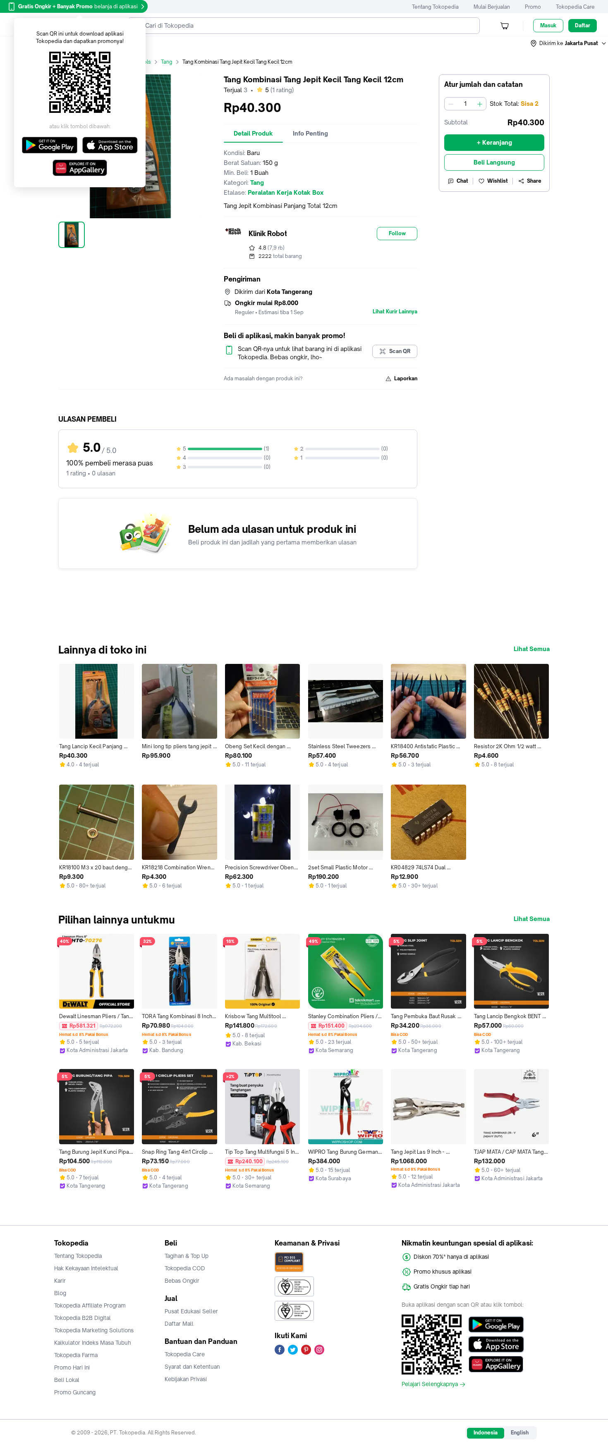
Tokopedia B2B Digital (82, 1318)
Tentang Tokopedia (435, 7)
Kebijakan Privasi (186, 1379)
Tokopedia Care (575, 7)
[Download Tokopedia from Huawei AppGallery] (496, 1364)
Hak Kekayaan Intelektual (86, 1268)
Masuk (548, 25)
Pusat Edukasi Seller (191, 1311)
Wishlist (497, 181)
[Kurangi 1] (451, 104)
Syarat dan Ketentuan (192, 1366)
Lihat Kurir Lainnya (395, 312)
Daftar (582, 25)
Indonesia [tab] (486, 1432)
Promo (533, 7)
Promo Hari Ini (72, 1367)
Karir (60, 1280)
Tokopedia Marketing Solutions (94, 1330)
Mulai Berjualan (492, 7)
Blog (60, 1293)
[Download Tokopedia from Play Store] (496, 1324)
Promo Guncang (75, 1392)
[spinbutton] (465, 104)
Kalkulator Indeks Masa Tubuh (92, 1342)
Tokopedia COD (185, 1268)
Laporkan (405, 378)
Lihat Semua (532, 649)
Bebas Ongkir (182, 1280)
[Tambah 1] (480, 104)
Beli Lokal (66, 1380)
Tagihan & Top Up (186, 1256)
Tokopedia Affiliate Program (90, 1305)
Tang (166, 62)
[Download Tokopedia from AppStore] (496, 1344)
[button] (568, 43)
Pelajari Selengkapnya (430, 1384)
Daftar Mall (179, 1323)
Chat (462, 181)
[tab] (253, 133)
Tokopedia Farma (76, 1355)
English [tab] (520, 1432)
